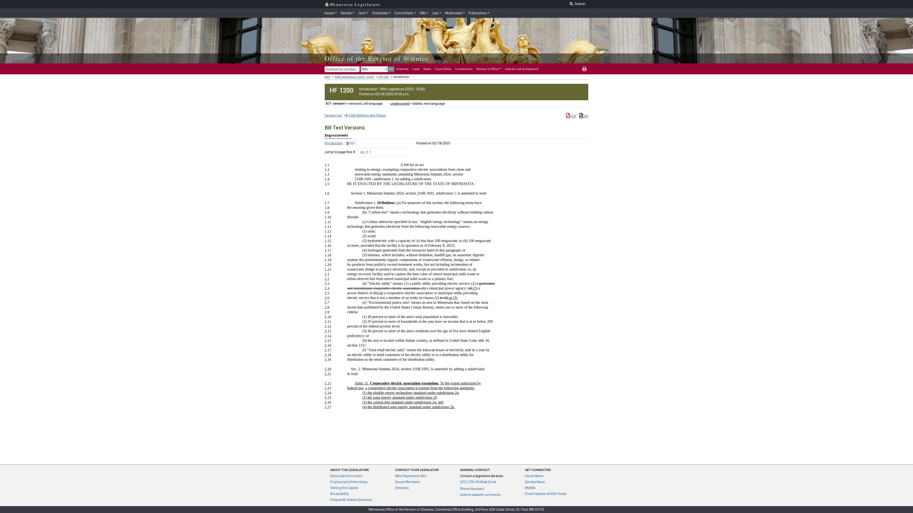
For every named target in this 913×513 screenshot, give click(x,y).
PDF (573, 116)
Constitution (464, 69)
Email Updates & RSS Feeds (545, 494)
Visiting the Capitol (344, 488)
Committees (403, 13)
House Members (407, 482)
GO (391, 69)
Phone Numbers (472, 489)
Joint (362, 13)
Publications (478, 13)
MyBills (530, 488)
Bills (423, 13)
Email (492, 482)
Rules (427, 69)
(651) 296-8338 (471, 482)
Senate (346, 13)
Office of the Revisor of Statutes (377, 58)
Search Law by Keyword (521, 69)
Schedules (380, 13)
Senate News (535, 482)
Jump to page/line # (340, 152)
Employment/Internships (349, 482)
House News (534, 476)
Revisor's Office (487, 69)
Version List (333, 115)
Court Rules (443, 69)
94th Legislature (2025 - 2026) (354, 77)
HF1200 (384, 77)
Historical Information (346, 476)
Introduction (334, 143)
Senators (402, 488)
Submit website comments (480, 495)
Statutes (402, 69)
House (329, 13)
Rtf (585, 116)
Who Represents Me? (411, 476)
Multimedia (453, 13)
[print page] (584, 68)
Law (435, 13)
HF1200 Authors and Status (365, 115)
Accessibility (339, 494)
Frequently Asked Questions (351, 500)
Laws (416, 69)
